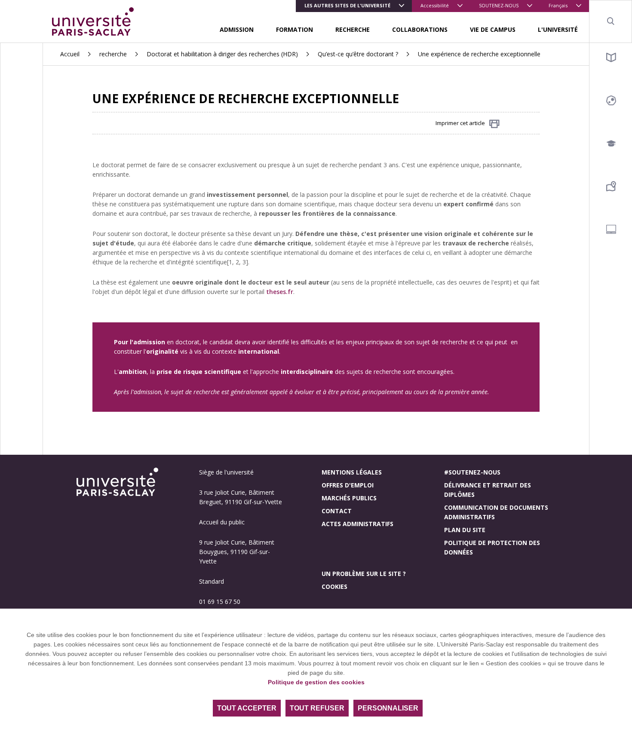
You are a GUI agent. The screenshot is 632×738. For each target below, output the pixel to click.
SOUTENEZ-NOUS (498, 5)
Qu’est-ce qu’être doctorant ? (358, 54)
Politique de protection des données (492, 547)
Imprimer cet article (460, 123)
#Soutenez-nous (472, 472)
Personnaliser (388, 708)
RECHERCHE (352, 29)
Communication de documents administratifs (496, 512)
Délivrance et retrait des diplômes (487, 490)
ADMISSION (237, 29)
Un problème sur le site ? (364, 574)
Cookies (334, 586)
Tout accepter (246, 708)
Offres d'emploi (348, 485)
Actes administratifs (357, 524)
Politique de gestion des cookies (316, 682)
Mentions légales (352, 472)
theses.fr (279, 292)
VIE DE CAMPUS (492, 29)
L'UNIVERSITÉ (558, 29)
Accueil (70, 54)
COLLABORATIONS (420, 29)
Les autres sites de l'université (347, 5)
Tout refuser (317, 708)
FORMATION (294, 29)
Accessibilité (434, 5)
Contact (337, 511)
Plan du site (464, 530)
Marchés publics (349, 498)
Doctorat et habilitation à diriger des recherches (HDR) (222, 54)
